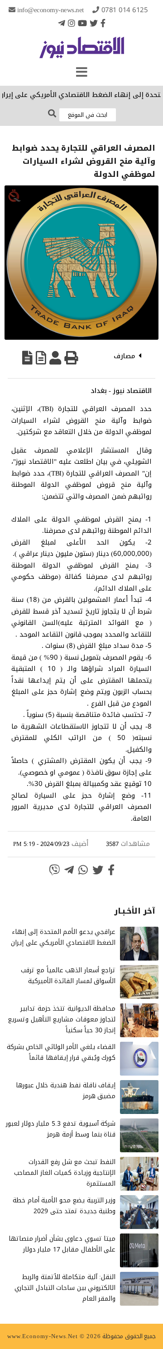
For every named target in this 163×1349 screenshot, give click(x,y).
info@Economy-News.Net (50, 10)
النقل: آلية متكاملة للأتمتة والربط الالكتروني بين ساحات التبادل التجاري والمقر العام (64, 1288)
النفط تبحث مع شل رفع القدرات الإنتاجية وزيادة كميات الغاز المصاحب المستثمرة (64, 1173)
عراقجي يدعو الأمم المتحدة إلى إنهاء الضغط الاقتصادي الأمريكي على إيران (63, 937)
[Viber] (54, 870)
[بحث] (52, 114)
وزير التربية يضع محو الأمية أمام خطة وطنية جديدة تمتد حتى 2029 (64, 1205)
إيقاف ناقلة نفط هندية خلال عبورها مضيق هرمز (66, 1090)
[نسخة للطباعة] (71, 358)
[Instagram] (71, 23)
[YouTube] (82, 23)
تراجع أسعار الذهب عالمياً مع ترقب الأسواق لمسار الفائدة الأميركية (68, 975)
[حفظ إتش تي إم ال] (41, 358)
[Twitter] (94, 23)
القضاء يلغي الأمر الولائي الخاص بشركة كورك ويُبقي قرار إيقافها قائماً (61, 1052)
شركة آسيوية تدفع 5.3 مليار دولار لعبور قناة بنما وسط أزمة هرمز (60, 1129)
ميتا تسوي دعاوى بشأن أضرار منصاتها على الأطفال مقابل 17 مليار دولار (62, 1244)
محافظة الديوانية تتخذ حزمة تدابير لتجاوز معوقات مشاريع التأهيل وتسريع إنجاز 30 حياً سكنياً (61, 1019)
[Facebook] (103, 23)
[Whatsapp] (83, 870)
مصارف (124, 356)
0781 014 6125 (124, 10)
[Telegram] (61, 23)
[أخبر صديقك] (55, 358)
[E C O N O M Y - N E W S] (81, 52)
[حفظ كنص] (27, 358)
